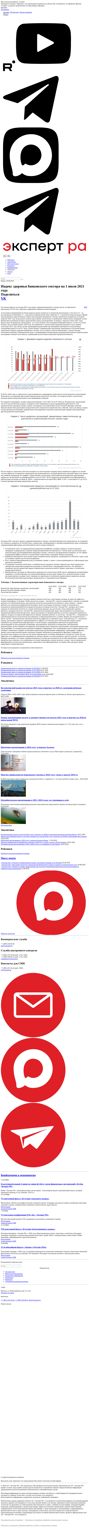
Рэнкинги (11, 266)
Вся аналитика (6, 825)
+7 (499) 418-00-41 (21, 1300)
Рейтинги (11, 260)
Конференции (12, 268)
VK (3, 298)
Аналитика (11, 262)
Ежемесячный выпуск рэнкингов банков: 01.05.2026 (20, 672)
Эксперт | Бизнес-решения (22, 12)
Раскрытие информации (14, 1276)
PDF (85, 307)
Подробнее (5, 10)
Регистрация (5, 1207)
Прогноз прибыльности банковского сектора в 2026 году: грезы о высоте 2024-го (39, 775)
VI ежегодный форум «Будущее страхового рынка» (25, 1199)
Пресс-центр (8, 858)
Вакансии (8, 1279)
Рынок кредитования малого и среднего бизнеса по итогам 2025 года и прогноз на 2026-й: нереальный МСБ (41, 836)
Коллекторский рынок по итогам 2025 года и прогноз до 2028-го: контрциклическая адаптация (36, 834)
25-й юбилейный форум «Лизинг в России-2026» (24, 1247)
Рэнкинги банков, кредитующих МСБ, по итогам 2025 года (23, 674)
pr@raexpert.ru (6, 970)
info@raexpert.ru (35, 1300)
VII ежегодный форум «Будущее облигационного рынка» (28, 1229)
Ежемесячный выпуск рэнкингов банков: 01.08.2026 (20, 668)
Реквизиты (9, 1278)
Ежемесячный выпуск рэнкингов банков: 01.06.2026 (20, 676)
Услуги (10, 271)
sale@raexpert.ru (6, 946)
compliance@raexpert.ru (9, 959)
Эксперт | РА (7, 12)
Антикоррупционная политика (16, 1281)
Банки (74, 834)
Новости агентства (8, 933)
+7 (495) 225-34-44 (7, 1300)
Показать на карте (7, 1293)
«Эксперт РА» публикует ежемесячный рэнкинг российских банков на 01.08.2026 (31, 863)
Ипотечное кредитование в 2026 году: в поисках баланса (27, 747)
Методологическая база (14, 1274)
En (5, 256)
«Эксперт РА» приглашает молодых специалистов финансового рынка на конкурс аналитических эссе (39, 865)
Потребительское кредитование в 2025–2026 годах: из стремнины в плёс (35, 800)
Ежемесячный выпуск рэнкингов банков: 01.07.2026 (20, 670)
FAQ (9, 273)
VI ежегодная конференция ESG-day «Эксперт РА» (25, 1215)
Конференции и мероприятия (18, 1175)
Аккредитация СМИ (8, 1209)
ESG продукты (12, 264)
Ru (9, 256)
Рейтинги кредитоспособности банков (15, 658)
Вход (5, 14)
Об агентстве (10, 1272)
